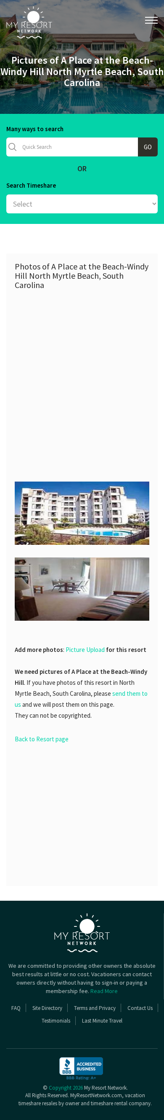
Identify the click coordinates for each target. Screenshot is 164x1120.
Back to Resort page (42, 739)
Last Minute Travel (102, 1020)
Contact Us (140, 1008)
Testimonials (56, 1020)
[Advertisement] (82, 380)
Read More (104, 991)
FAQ (16, 1008)
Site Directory (47, 1008)
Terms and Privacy (95, 1008)
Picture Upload (85, 650)
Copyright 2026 (66, 1087)
